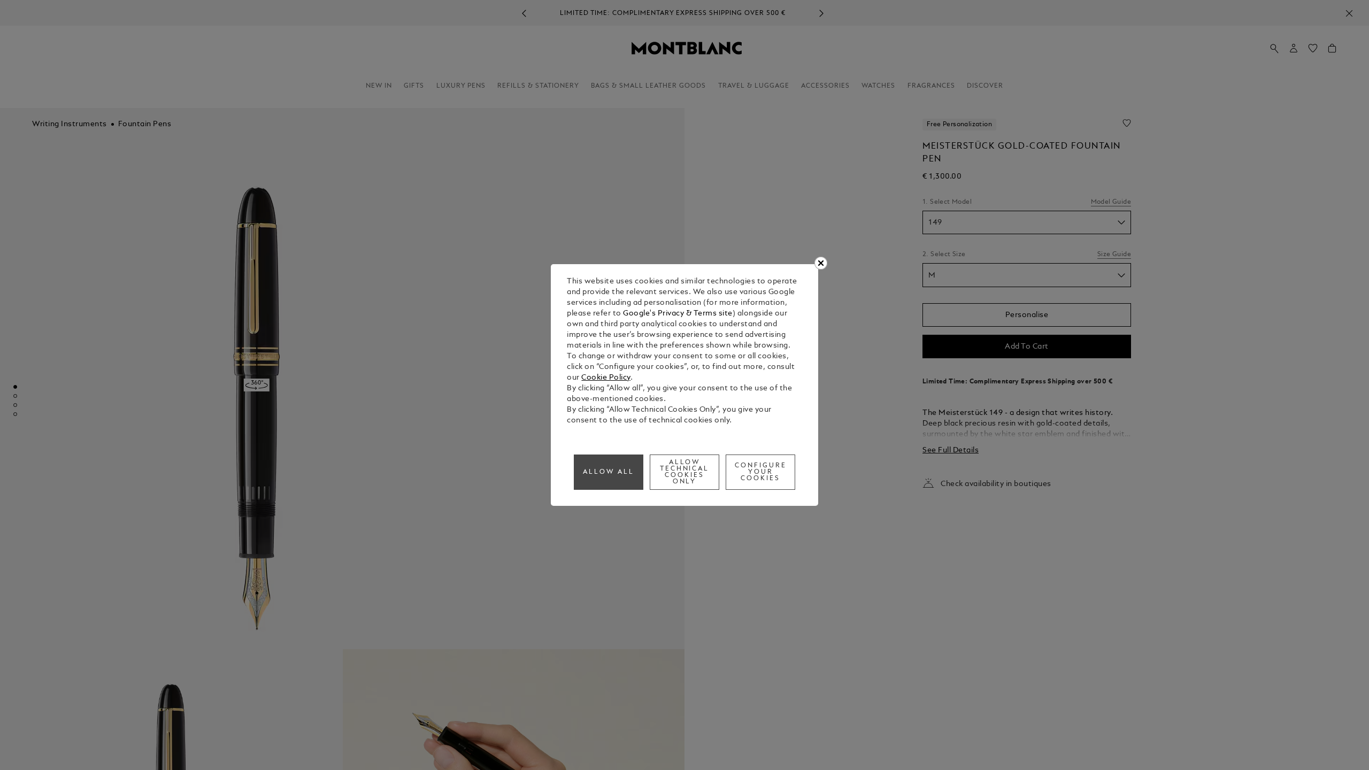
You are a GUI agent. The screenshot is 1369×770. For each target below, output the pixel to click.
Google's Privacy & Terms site (678, 313)
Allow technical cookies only (685, 472)
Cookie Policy (605, 377)
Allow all (608, 472)
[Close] (820, 263)
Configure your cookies (761, 472)
